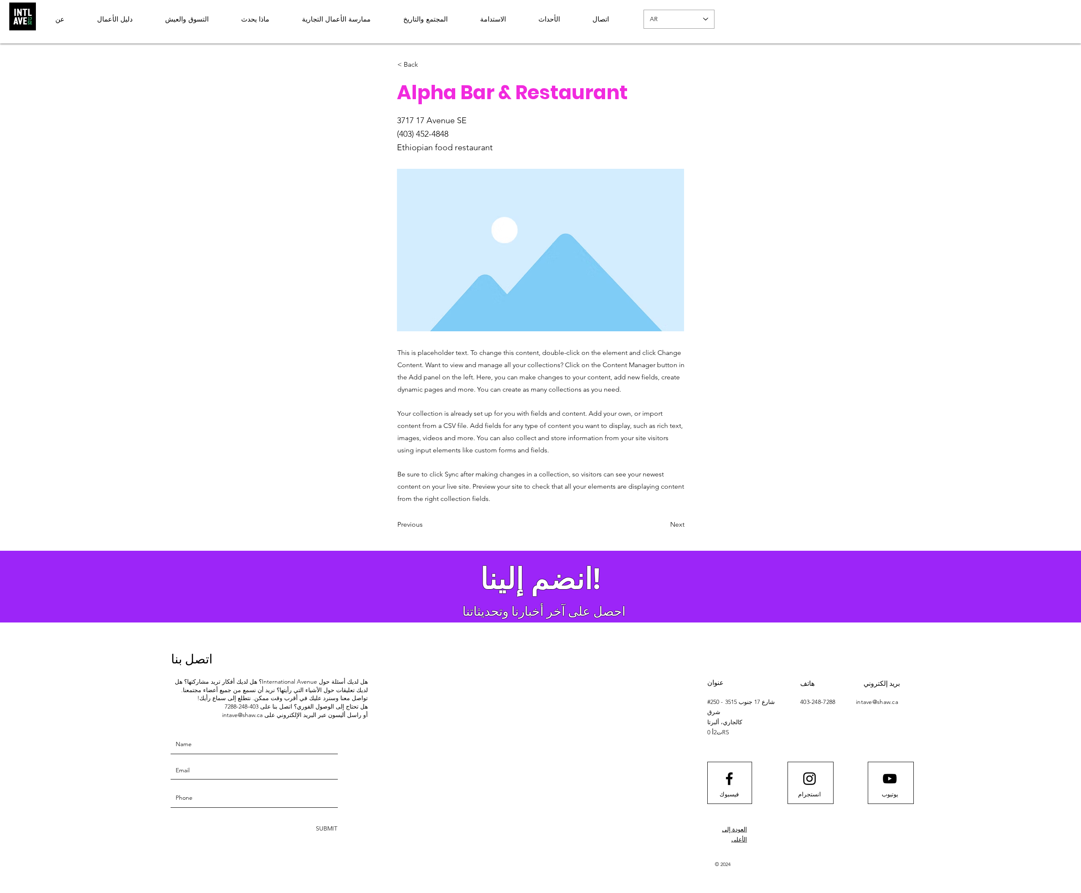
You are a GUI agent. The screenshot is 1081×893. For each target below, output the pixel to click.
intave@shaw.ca (242, 715)
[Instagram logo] (809, 778)
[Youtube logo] (889, 778)
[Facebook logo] (729, 778)
